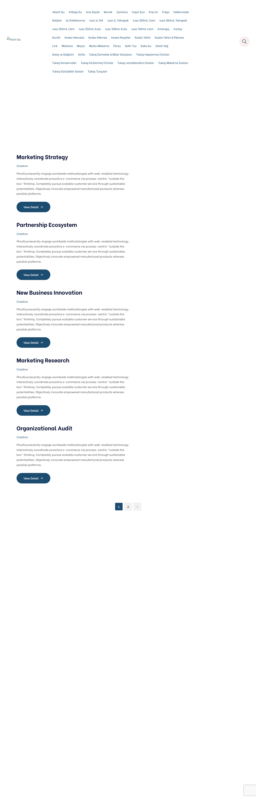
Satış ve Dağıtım (63, 54)
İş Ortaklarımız (75, 20)
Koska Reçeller (121, 37)
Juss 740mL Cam (142, 29)
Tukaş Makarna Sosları (173, 63)
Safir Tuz (131, 46)
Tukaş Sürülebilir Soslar (68, 71)
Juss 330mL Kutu (116, 29)
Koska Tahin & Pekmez (169, 37)
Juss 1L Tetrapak (118, 20)
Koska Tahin (143, 37)
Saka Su (146, 46)
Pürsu (117, 46)
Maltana (67, 46)
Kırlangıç (163, 29)
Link (54, 46)
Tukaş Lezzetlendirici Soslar (135, 63)
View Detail (31, 207)
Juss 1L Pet (96, 20)
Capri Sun (138, 12)
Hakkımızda (181, 12)
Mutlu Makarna (99, 46)
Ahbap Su (75, 12)
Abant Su (58, 12)
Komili (56, 37)
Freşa (165, 12)
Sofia (81, 54)
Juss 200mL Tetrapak (173, 20)
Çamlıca (122, 12)
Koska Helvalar (74, 37)
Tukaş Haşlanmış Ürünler (152, 54)
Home (121, 117)
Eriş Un (153, 12)
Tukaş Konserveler (64, 63)
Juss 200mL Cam (144, 20)
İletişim (57, 20)
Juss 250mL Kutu (90, 29)
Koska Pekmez (97, 37)
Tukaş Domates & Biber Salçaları (110, 54)
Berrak (108, 12)
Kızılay (178, 29)
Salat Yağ (162, 46)
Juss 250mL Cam (63, 29)
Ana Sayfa (93, 12)
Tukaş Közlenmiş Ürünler (97, 63)
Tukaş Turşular (97, 71)
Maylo (81, 46)
